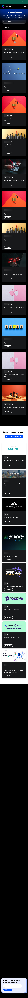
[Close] (23, 980)
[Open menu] (25, 6)
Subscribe (7, 990)
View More (13, 419)
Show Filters (7, 27)
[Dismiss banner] (22, 2)
